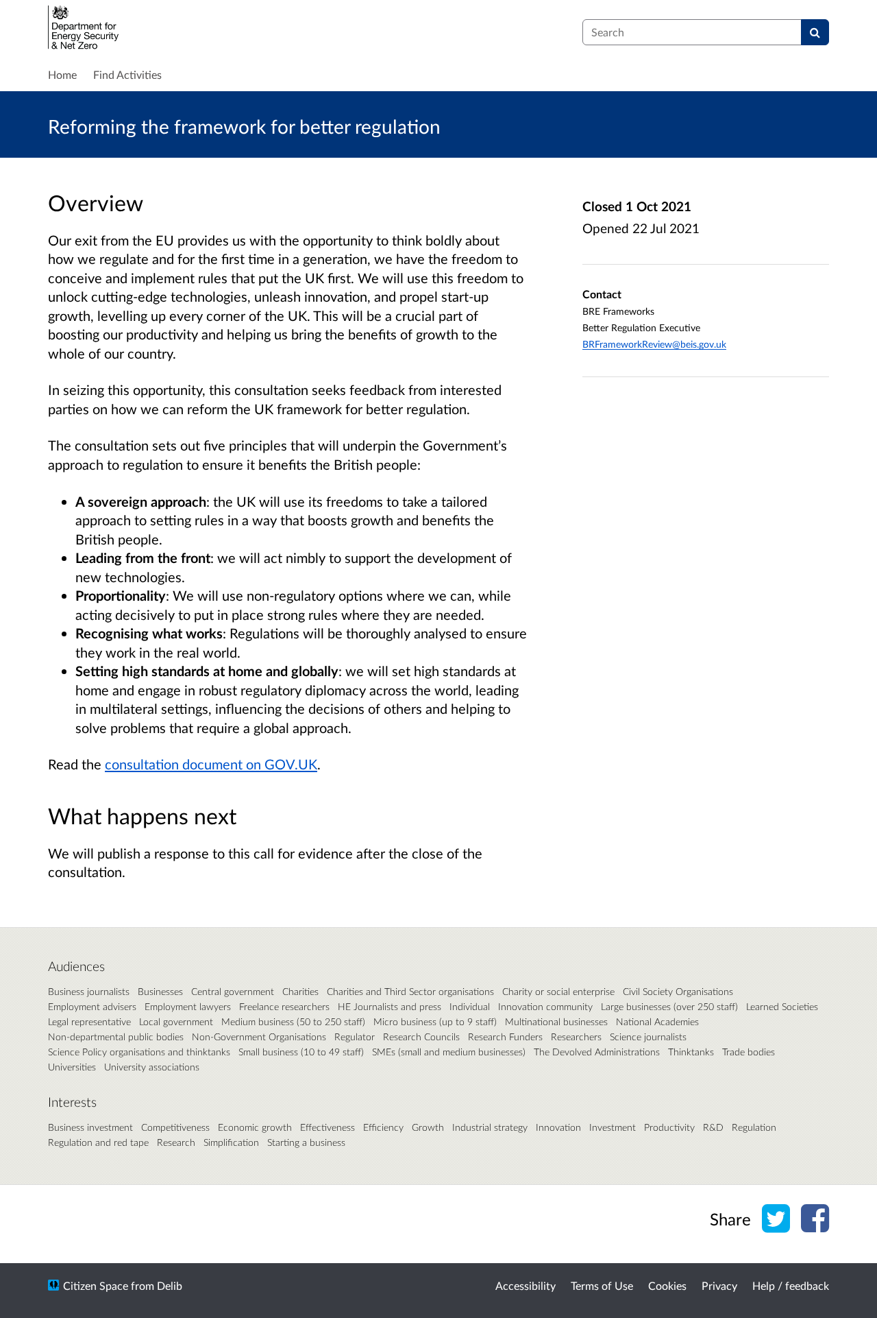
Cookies (667, 1285)
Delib (169, 1285)
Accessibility (525, 1285)
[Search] (815, 32)
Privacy (719, 1285)
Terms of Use (602, 1285)
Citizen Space (95, 1285)
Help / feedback (790, 1285)
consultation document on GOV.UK (211, 764)
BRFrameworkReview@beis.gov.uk (654, 344)
